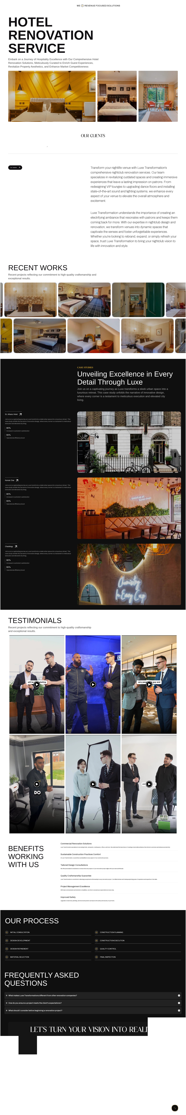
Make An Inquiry (93, 1047)
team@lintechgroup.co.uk (48, 1093)
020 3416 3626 (47, 1087)
